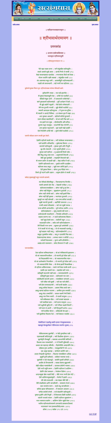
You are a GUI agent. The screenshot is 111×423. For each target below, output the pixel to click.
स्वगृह (16, 19)
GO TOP (93, 414)
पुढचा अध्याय (95, 24)
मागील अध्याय (16, 24)
